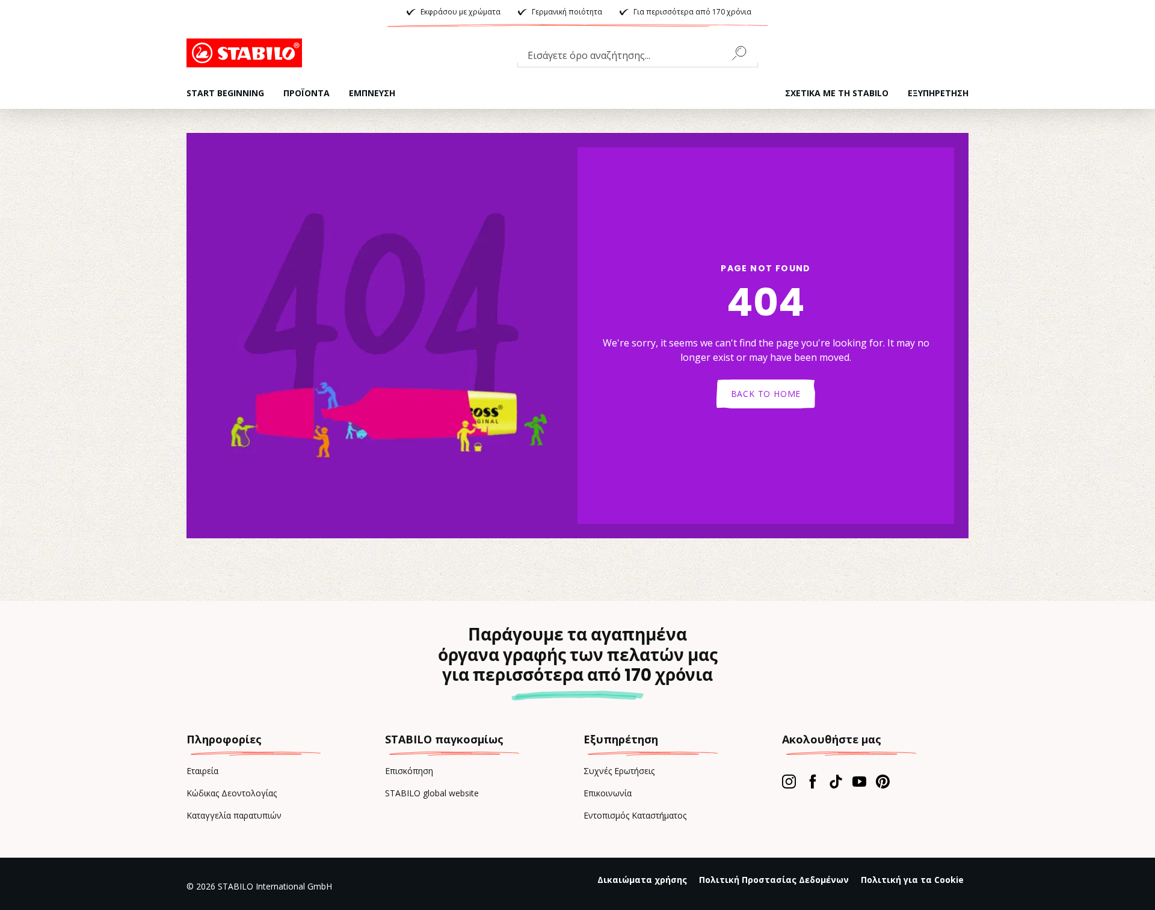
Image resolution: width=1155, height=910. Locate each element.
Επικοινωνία (608, 793)
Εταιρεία (202, 770)
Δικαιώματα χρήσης (642, 879)
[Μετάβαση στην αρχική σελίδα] (246, 52)
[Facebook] (812, 781)
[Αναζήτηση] (744, 53)
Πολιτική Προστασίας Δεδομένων (774, 879)
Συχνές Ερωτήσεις (619, 770)
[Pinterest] (883, 781)
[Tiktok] (836, 781)
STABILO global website (432, 793)
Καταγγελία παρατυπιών (234, 815)
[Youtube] (859, 781)
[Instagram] (789, 781)
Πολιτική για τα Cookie (912, 879)
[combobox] (637, 57)
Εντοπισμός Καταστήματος (635, 815)
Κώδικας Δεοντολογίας (231, 793)
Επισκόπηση (409, 770)
